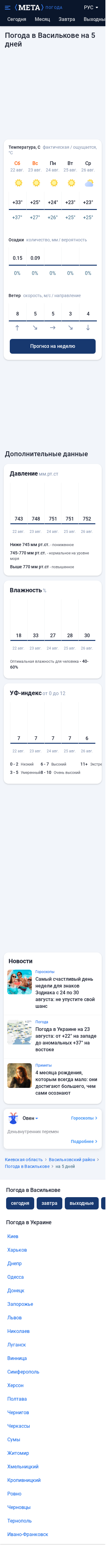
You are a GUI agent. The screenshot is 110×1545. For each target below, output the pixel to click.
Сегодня (16, 19)
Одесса (15, 1277)
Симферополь (23, 1372)
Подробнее (82, 1141)
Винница (17, 1358)
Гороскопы (82, 1118)
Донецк (15, 1291)
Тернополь (19, 1521)
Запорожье (20, 1304)
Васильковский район (72, 1159)
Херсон (15, 1385)
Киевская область (24, 1159)
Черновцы (19, 1507)
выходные (96, 19)
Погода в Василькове (27, 1166)
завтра (49, 1203)
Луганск (16, 1345)
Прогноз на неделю (52, 346)
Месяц (42, 19)
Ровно (14, 1494)
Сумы (13, 1439)
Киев (12, 1236)
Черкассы (18, 1426)
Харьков (17, 1250)
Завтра (67, 19)
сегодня (20, 1203)
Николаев (18, 1331)
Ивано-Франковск (27, 1534)
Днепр (14, 1263)
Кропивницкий (24, 1480)
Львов (14, 1318)
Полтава (17, 1399)
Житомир (18, 1453)
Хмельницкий (22, 1467)
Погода (54, 8)
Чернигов (18, 1412)
